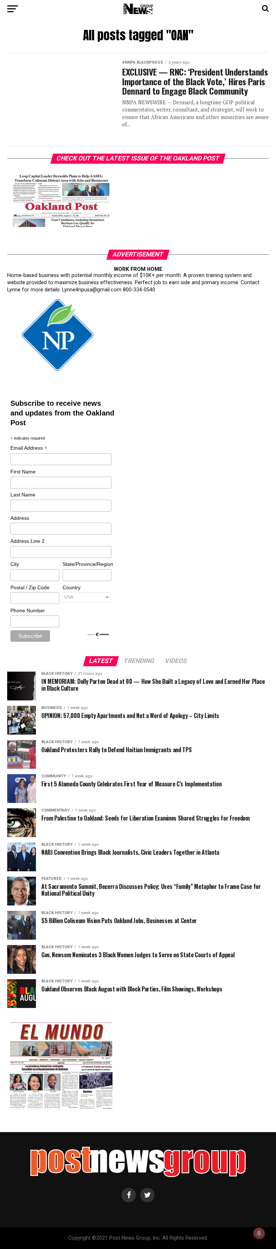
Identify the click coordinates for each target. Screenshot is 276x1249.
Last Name (22, 495)
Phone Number (27, 610)
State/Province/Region (87, 564)
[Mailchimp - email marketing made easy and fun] (98, 635)
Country (71, 587)
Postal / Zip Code (30, 587)
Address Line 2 (27, 541)
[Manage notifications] (259, 1233)
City (14, 564)
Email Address (28, 448)
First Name (23, 471)
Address (19, 518)
